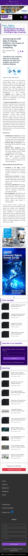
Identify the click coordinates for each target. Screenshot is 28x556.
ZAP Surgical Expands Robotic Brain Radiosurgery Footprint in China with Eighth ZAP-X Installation (18, 391)
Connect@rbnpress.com (15, 549)
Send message (14, 544)
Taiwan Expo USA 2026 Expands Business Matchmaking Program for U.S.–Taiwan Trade (18, 382)
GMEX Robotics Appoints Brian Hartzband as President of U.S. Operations (17, 333)
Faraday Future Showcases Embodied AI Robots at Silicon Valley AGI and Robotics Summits (18, 314)
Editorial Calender (16, 3)
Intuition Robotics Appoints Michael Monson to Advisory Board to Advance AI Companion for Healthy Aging (18, 305)
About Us (5, 484)
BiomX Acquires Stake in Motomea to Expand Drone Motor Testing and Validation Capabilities (18, 373)
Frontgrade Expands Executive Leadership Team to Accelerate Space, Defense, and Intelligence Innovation (18, 410)
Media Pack (7, 3)
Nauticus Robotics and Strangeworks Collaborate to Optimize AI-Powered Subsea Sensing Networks (18, 428)
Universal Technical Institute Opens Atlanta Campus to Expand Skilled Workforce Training (18, 419)
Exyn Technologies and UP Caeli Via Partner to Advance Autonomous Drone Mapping (18, 437)
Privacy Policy (6, 504)
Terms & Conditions (8, 508)
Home (4, 25)
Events (21, 3)
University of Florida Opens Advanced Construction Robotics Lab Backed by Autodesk (18, 401)
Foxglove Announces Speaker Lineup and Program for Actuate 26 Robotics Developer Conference (17, 324)
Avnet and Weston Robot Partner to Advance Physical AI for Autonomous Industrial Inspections (18, 446)
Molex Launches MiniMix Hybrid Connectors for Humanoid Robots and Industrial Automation (17, 455)
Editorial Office (14, 550)
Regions (11, 25)
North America (9, 27)
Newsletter (11, 3)
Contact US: (6, 549)
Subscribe (14, 358)
